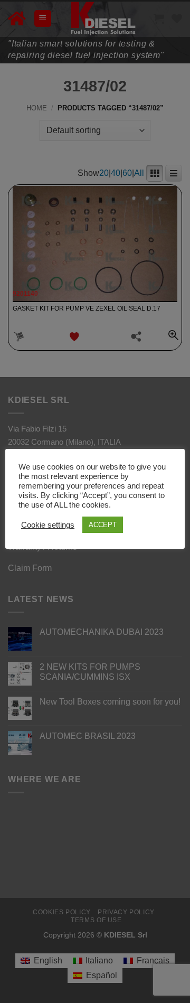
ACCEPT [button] (103, 525)
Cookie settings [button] (47, 525)
